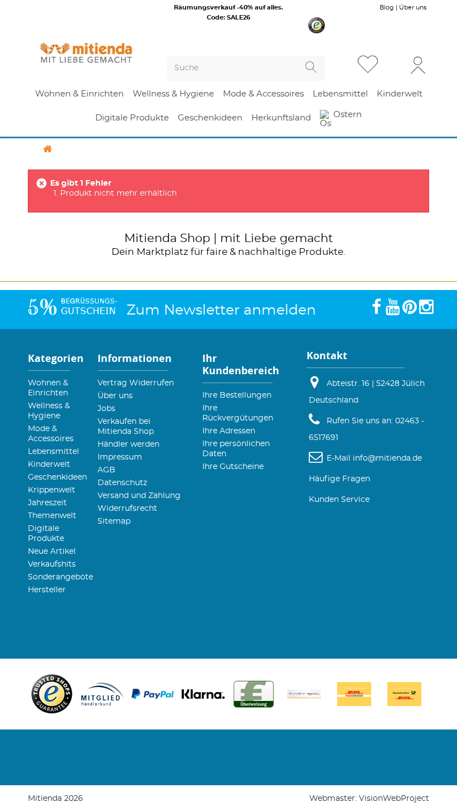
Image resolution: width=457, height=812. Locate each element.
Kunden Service (339, 500)
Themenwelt (52, 516)
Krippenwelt (51, 490)
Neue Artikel (52, 551)
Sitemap (114, 521)
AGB (106, 470)
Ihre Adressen (228, 431)
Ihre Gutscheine (233, 467)
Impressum (120, 457)
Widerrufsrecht (127, 509)
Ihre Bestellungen (236, 395)
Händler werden (128, 444)
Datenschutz (122, 483)
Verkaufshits (52, 564)
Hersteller (47, 590)
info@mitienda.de (387, 458)
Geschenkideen (57, 477)
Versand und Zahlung (139, 496)
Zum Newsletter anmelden (221, 310)
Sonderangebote (60, 577)
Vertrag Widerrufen (136, 383)
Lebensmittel (53, 452)
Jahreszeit (47, 503)
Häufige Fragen (339, 479)
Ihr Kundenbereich (240, 364)
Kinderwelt (49, 464)
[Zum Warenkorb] (395, 65)
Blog (387, 7)
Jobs (106, 409)
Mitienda (150, 238)
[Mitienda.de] (86, 52)
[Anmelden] (418, 64)
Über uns (412, 7)
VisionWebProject (394, 799)
